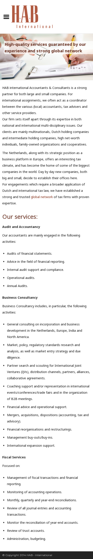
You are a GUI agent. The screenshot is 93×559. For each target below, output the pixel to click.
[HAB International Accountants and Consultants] (32, 16)
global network (42, 197)
